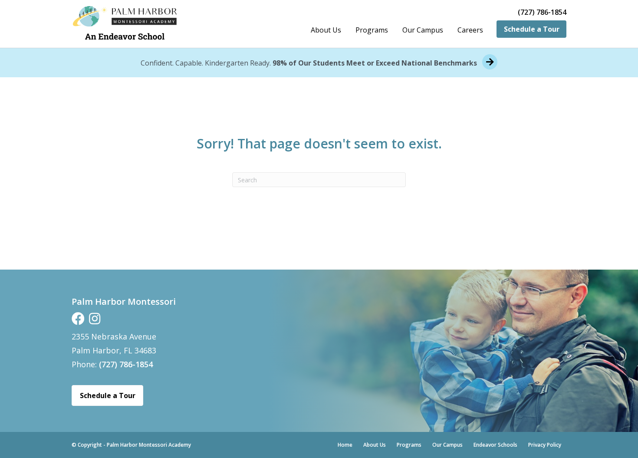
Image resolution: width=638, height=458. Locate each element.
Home (345, 444)
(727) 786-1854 (542, 12)
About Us (326, 30)
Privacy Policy (544, 444)
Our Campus (422, 30)
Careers (470, 30)
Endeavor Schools (495, 444)
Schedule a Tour (531, 29)
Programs (371, 30)
